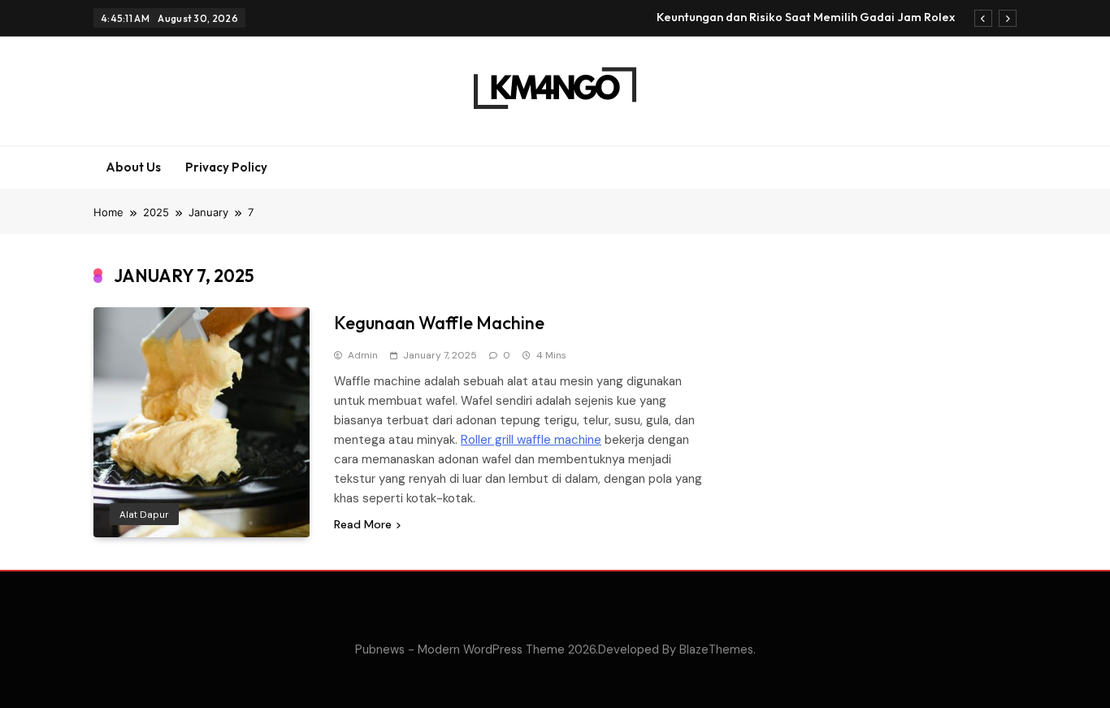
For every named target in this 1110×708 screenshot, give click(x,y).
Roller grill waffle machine (531, 440)
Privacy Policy (226, 167)
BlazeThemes (716, 649)
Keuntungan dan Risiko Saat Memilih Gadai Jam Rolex (806, 17)
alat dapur (144, 514)
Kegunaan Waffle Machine (439, 322)
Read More (363, 524)
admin (363, 355)
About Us (133, 167)
